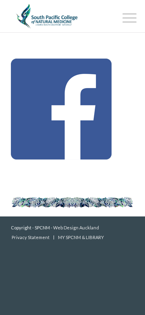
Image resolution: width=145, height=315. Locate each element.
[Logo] (60, 16)
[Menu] (123, 17)
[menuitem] (123, 17)
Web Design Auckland (76, 227)
